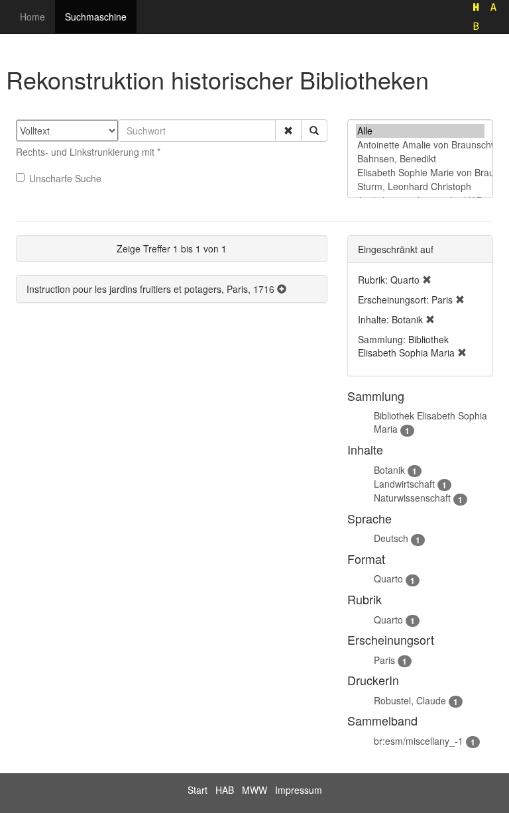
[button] (288, 130)
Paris (384, 660)
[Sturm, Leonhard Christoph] (420, 186)
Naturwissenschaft (412, 497)
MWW (254, 789)
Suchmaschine (96, 16)
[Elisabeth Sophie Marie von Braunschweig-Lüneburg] (420, 173)
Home (32, 16)
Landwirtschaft (404, 483)
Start (197, 789)
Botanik (389, 469)
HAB (224, 789)
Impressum (298, 789)
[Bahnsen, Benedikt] (420, 159)
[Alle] (420, 131)
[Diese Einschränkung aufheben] (426, 279)
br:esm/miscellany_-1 (418, 740)
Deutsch (391, 538)
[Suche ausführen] (314, 130)
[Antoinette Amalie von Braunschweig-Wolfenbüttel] (420, 145)
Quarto (388, 578)
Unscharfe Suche (65, 178)
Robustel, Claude (410, 700)
